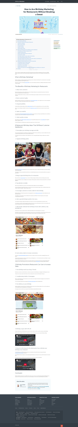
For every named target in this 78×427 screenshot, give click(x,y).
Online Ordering (56, 43)
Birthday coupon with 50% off (22, 66)
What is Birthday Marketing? (21, 40)
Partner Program (54, 399)
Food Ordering (47, 1)
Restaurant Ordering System (29, 412)
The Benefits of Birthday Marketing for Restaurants (25, 42)
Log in (61, 1)
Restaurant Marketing (19, 34)
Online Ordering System (22, 412)
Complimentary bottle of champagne (23, 63)
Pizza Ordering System (49, 412)
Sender (35, 387)
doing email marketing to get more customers (26, 113)
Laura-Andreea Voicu (60, 34)
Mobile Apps (16, 403)
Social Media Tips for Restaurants (56, 48)
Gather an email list (21, 47)
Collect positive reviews (21, 48)
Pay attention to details (21, 54)
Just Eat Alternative (44, 417)
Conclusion (19, 68)
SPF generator (38, 261)
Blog (40, 404)
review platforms (43, 119)
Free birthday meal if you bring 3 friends (24, 62)
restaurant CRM (27, 82)
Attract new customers (21, 43)
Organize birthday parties (22, 52)
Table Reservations (27, 413)
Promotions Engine (41, 400)
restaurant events (20, 169)
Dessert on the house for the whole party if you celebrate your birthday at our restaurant (31, 67)
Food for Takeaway (29, 403)
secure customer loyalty (34, 100)
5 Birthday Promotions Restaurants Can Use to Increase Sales (26, 61)
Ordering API (53, 400)
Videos (40, 399)
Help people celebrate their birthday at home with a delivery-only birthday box (30, 58)
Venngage (38, 387)
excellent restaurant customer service (26, 119)
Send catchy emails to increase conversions (24, 59)
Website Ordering (17, 400)
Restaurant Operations (57, 46)
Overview (16, 399)
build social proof (30, 106)
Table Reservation (29, 400)
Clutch (33, 387)
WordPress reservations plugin (42, 414)
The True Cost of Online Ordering (52, 417)
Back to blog (18, 5)
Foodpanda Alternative (37, 417)
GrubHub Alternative (23, 417)
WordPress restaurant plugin (23, 414)
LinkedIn (38, 388)
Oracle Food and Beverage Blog (44, 386)
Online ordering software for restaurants (40, 412)
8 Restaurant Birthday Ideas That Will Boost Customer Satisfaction (27, 49)
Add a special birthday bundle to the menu (24, 57)
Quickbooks (29, 387)
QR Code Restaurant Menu (34, 413)
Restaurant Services (53, 1)
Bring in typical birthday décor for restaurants (25, 53)
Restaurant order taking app (56, 412)
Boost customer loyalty (21, 44)
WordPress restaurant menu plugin (32, 414)
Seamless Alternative (30, 417)
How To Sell (40, 403)
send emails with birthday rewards (23, 255)
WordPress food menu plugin (51, 414)
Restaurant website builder (20, 413)
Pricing (58, 1)
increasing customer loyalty (32, 281)
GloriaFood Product (56, 40)
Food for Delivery (29, 404)
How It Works (16, 404)
